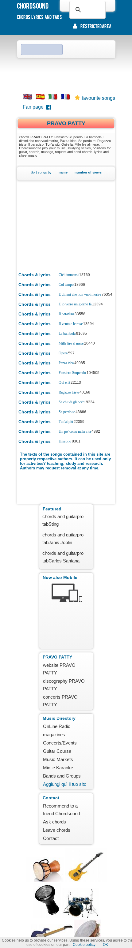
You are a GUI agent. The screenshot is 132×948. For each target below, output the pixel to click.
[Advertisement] (66, 73)
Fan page (34, 107)
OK (105, 944)
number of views (88, 172)
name (63, 172)
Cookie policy (84, 944)
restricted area (95, 26)
